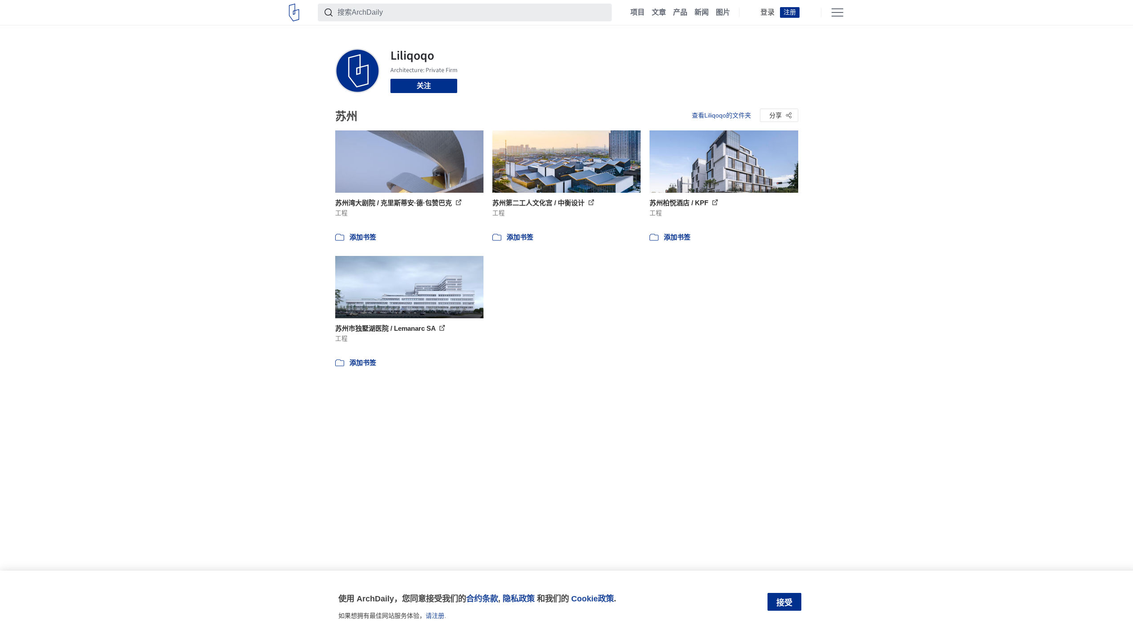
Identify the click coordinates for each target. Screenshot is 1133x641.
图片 (723, 12)
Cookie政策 (592, 598)
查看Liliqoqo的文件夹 (721, 115)
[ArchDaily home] (294, 12)
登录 (767, 12)
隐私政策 (519, 598)
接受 (784, 602)
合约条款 (482, 598)
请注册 (435, 615)
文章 (659, 12)
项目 (637, 12)
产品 (680, 12)
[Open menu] (837, 12)
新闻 (701, 12)
